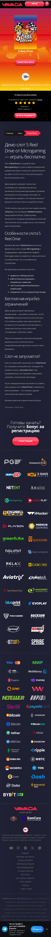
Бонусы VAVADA (25, 860)
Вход (34, 3)
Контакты (25, 874)
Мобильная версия (25, 863)
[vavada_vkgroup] (25, 848)
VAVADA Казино (19, 174)
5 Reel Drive (32, 133)
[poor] (20, 102)
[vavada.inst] (18, 848)
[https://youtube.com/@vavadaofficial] (11, 848)
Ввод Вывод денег (25, 867)
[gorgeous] (33, 102)
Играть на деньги (25, 115)
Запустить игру (25, 62)
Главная (9, 133)
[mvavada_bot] (39, 848)
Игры (20, 133)
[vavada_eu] (32, 848)
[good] (29, 102)
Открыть (37, 929)
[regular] (24, 102)
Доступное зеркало (25, 878)
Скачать (25, 885)
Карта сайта (26, 888)
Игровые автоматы (25, 856)
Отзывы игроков (25, 871)
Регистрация (25, 441)
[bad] (16, 102)
